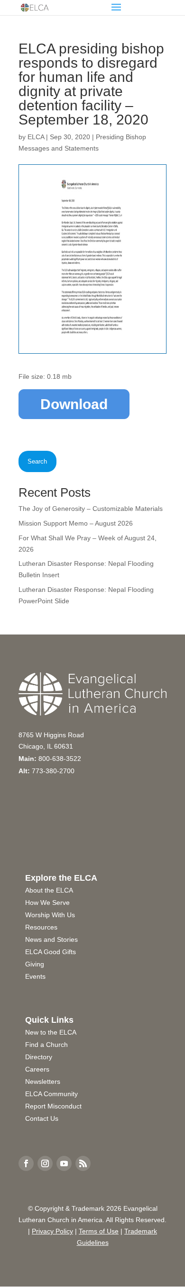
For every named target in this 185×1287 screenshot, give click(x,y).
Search (37, 461)
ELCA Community (51, 1094)
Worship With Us (50, 915)
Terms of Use (99, 1231)
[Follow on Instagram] (45, 1163)
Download (74, 404)
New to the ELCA (50, 1032)
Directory (38, 1057)
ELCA (36, 137)
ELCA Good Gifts (50, 952)
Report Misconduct (53, 1106)
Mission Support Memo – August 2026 (75, 523)
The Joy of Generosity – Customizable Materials (90, 508)
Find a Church (46, 1044)
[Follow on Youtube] (64, 1163)
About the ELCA (49, 890)
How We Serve (47, 902)
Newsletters (42, 1081)
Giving (34, 964)
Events (35, 976)
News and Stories (51, 939)
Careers (37, 1069)
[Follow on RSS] (83, 1163)
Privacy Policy (52, 1231)
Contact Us (41, 1118)
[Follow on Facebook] (26, 1163)
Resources (41, 927)
